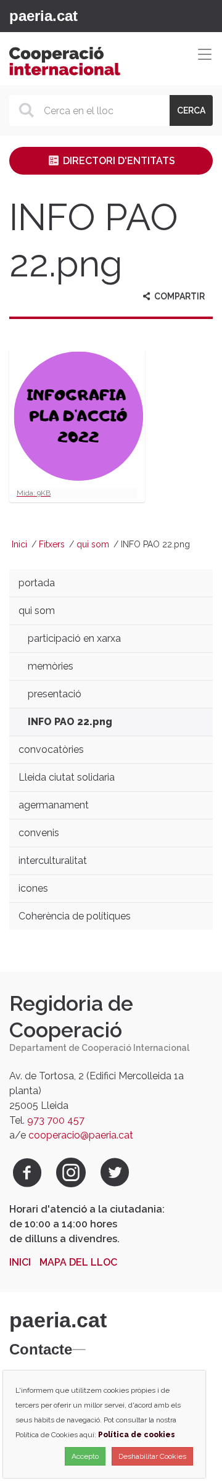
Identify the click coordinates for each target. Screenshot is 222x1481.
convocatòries (51, 749)
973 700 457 (55, 1120)
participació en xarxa (74, 638)
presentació (54, 694)
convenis (38, 833)
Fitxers (52, 544)
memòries (50, 666)
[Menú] (86, 16)
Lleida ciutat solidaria (66, 777)
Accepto (85, 1456)
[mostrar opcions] (79, 1349)
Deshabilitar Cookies (152, 1456)
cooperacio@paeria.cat (80, 1135)
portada (36, 583)
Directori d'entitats (117, 161)
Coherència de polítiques (74, 916)
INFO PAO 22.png (70, 722)
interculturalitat (52, 860)
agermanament (53, 805)
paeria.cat (43, 15)
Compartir (178, 296)
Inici (19, 544)
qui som (92, 544)
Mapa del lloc (78, 1262)
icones (33, 888)
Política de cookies (136, 1434)
